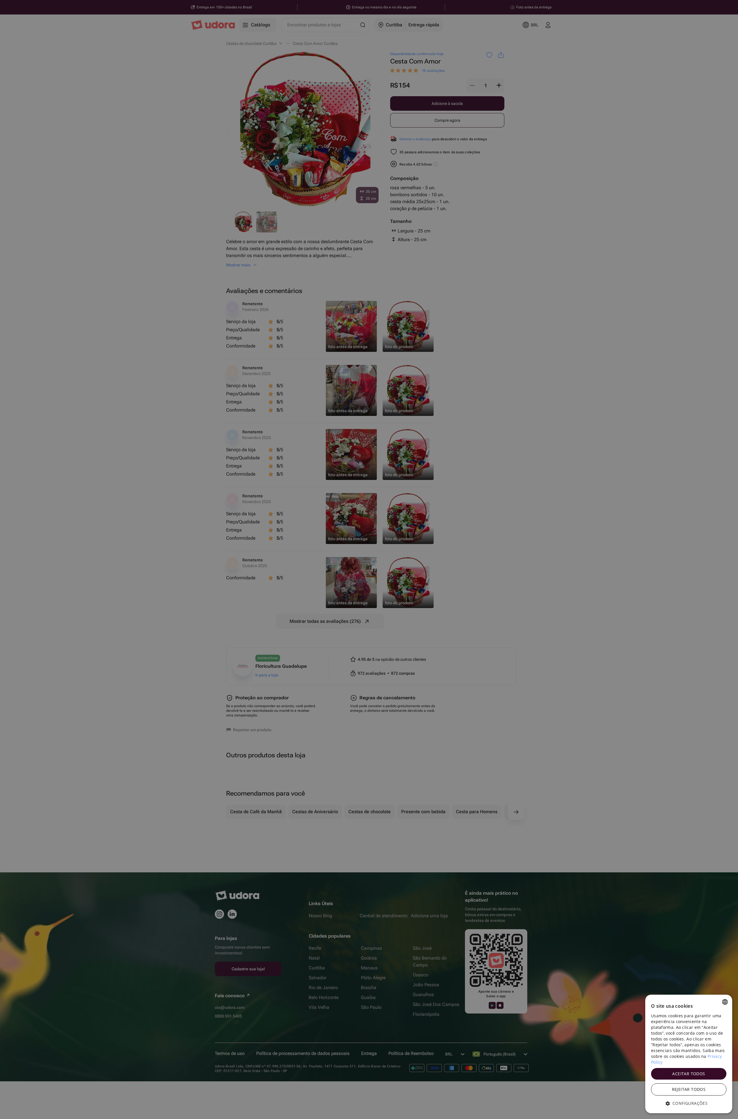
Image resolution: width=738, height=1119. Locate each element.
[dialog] (688, 1054)
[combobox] (725, 1002)
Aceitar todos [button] (688, 1073)
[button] (688, 1103)
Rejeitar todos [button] (689, 1089)
